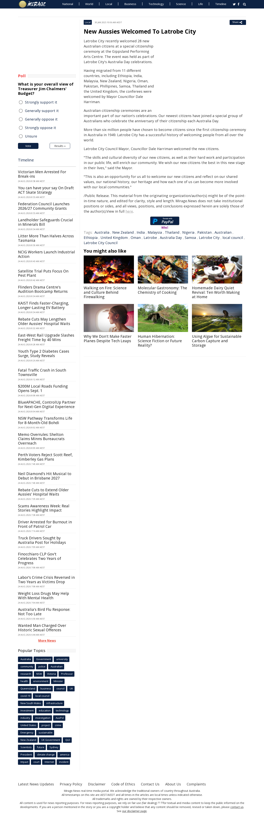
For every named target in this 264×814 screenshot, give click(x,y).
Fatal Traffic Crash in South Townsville (42, 372)
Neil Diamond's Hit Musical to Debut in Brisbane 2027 (44, 476)
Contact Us (150, 784)
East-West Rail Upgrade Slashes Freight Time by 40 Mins (46, 337)
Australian (223, 232)
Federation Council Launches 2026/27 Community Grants (44, 206)
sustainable (46, 732)
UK (71, 688)
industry (25, 718)
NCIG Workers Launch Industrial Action (46, 254)
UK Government (50, 740)
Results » (60, 146)
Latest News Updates (36, 784)
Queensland (27, 688)
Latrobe (150, 237)
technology (62, 710)
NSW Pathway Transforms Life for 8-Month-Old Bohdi (45, 420)
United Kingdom (114, 237)
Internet (49, 762)
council (60, 688)
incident (63, 762)
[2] (162, 802)
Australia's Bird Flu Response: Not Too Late (44, 611)
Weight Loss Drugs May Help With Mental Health (43, 595)
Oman (136, 237)
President (26, 754)
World (89, 4)
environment (40, 681)
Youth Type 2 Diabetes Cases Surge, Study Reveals (43, 353)
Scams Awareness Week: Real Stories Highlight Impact (43, 508)
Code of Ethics (123, 784)
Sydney (53, 747)
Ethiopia (91, 237)
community (26, 666)
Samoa (190, 237)
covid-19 (25, 696)
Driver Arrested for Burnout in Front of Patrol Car (45, 524)
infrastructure (54, 703)
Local (108, 4)
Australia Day (171, 237)
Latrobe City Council (101, 242)
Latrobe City (209, 237)
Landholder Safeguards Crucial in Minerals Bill (45, 222)
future (40, 747)
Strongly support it (41, 102)
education (45, 710)
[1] (159, 802)
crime (58, 725)
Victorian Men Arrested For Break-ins (42, 174)
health (24, 681)
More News (47, 640)
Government (43, 659)
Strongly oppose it (40, 127)
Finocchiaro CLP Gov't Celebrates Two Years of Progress (39, 558)
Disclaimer (97, 784)
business (45, 688)
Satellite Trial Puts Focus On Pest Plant (43, 273)
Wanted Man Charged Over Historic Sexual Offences (42, 627)
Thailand (172, 232)
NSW (39, 674)
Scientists (26, 747)
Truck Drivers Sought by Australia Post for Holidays (42, 540)
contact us (237, 807)
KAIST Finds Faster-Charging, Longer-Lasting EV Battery (43, 305)
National (67, 4)
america (64, 754)
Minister (58, 681)
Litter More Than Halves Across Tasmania (46, 238)
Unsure (31, 136)
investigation (42, 718)
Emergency (26, 732)
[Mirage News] (34, 4)
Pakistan (204, 232)
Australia (102, 232)
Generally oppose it (41, 119)
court (36, 762)
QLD (67, 740)
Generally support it (42, 110)
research (25, 674)
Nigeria (188, 232)
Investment (27, 710)
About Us (173, 784)
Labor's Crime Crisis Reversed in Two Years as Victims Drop (46, 579)
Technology (156, 4)
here (129, 211)
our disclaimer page (134, 811)
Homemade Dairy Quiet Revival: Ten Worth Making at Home (216, 292)
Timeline (220, 4)
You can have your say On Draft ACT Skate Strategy (46, 190)
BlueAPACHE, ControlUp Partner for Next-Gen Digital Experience (47, 404)
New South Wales (30, 703)
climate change (46, 754)
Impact (24, 762)
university (62, 659)
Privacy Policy (71, 784)
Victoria (51, 674)
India (141, 232)
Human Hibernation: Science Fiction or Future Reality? (160, 341)
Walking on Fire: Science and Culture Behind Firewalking (105, 292)
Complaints (196, 784)
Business (130, 4)
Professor (67, 674)
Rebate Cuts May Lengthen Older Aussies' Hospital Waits (44, 321)
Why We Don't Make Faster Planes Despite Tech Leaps (107, 338)
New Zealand (123, 232)
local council (232, 237)
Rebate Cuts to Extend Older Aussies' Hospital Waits (43, 492)
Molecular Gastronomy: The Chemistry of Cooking (162, 290)
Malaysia (155, 232)
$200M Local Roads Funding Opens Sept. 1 (43, 388)
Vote (28, 146)
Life (200, 4)
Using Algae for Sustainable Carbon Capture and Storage (216, 341)
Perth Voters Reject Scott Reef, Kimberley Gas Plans (45, 457)
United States (28, 725)
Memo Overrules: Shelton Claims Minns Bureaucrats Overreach (41, 439)
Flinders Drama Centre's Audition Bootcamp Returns (43, 289)
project (46, 725)
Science (181, 4)
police (41, 666)
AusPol (60, 718)
